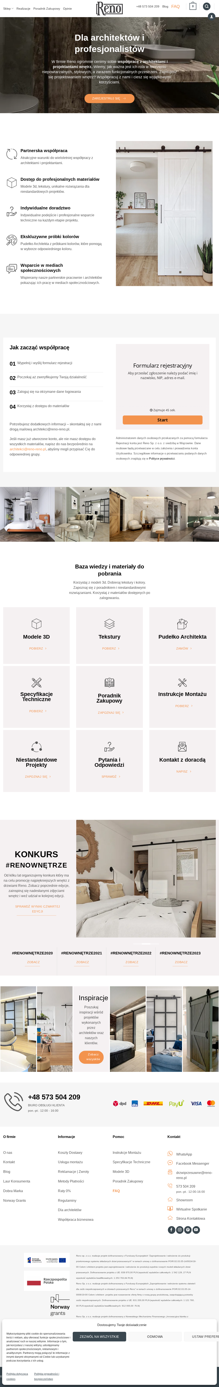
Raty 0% (64, 1191)
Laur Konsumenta (16, 1181)
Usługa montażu (70, 1162)
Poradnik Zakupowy (46, 8)
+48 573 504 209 (147, 6)
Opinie (67, 8)
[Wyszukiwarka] (206, 6)
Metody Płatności (71, 1181)
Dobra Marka (13, 1191)
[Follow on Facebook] (171, 1230)
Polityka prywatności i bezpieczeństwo (46, 1376)
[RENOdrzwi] (109, 8)
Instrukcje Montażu (127, 1152)
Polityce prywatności (162, 458)
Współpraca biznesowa (75, 1219)
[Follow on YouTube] (196, 1230)
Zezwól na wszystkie (99, 1336)
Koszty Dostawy (70, 1152)
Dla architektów (69, 1210)
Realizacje (23, 8)
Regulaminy (67, 1200)
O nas (7, 1152)
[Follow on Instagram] (179, 1230)
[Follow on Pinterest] (188, 1230)
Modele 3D (121, 1171)
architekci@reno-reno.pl (28, 449)
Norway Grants (14, 1200)
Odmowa (155, 1336)
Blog (165, 6)
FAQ (175, 6)
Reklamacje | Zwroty (73, 1171)
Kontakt (9, 1162)
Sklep (7, 8)
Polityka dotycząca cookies (17, 1376)
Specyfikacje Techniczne (131, 1162)
